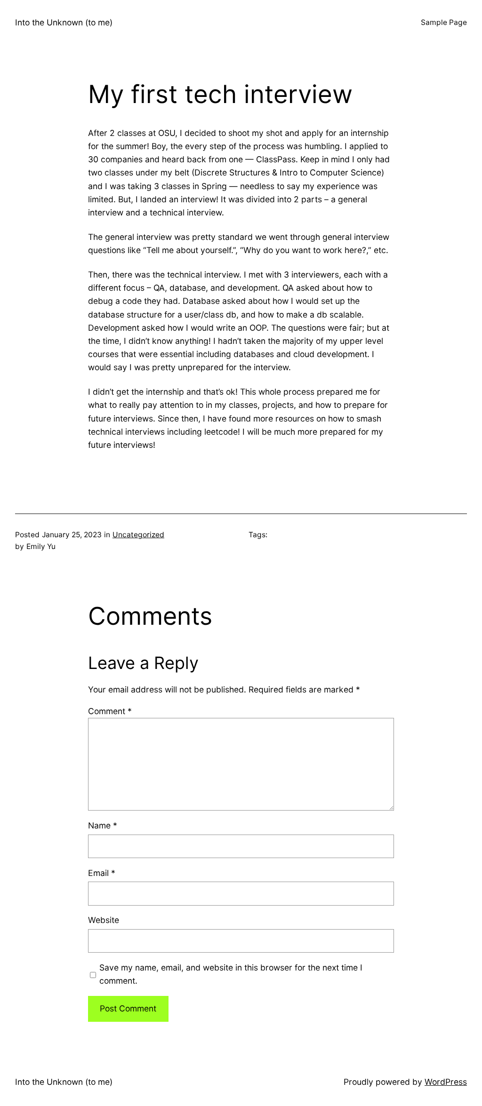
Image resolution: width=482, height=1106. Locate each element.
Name (102, 825)
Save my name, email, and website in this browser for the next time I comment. (230, 974)
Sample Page (444, 22)
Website (103, 920)
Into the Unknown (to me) (63, 22)
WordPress (446, 1082)
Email (101, 873)
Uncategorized (138, 534)
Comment (110, 711)
